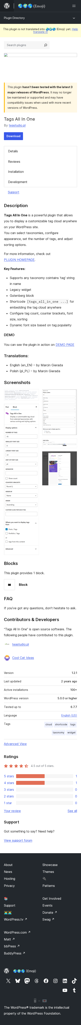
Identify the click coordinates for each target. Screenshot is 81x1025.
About (8, 865)
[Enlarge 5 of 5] (72, 457)
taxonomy (58, 732)
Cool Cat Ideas (23, 658)
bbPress (12, 946)
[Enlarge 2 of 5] (34, 409)
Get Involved (51, 898)
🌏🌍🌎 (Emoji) (24, 971)
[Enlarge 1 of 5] (34, 394)
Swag (48, 919)
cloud (48, 724)
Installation (16, 172)
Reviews (14, 162)
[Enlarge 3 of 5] (72, 394)
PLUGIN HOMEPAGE (19, 260)
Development (17, 182)
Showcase (50, 865)
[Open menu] (74, 6)
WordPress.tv (15, 919)
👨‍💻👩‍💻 (8, 912)
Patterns (48, 886)
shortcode (61, 724)
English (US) (69, 715)
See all (72, 811)
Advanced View (15, 744)
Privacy (9, 886)
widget (71, 732)
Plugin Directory (14, 18)
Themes (48, 872)
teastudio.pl (17, 125)
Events (47, 905)
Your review (12, 811)
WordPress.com (17, 932)
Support (13, 192)
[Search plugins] (46, 45)
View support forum (18, 840)
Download (13, 136)
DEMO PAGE (65, 345)
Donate (49, 912)
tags (72, 724)
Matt (9, 939)
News (8, 872)
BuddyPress (14, 953)
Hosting (9, 879)
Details (13, 151)
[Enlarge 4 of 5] (72, 444)
